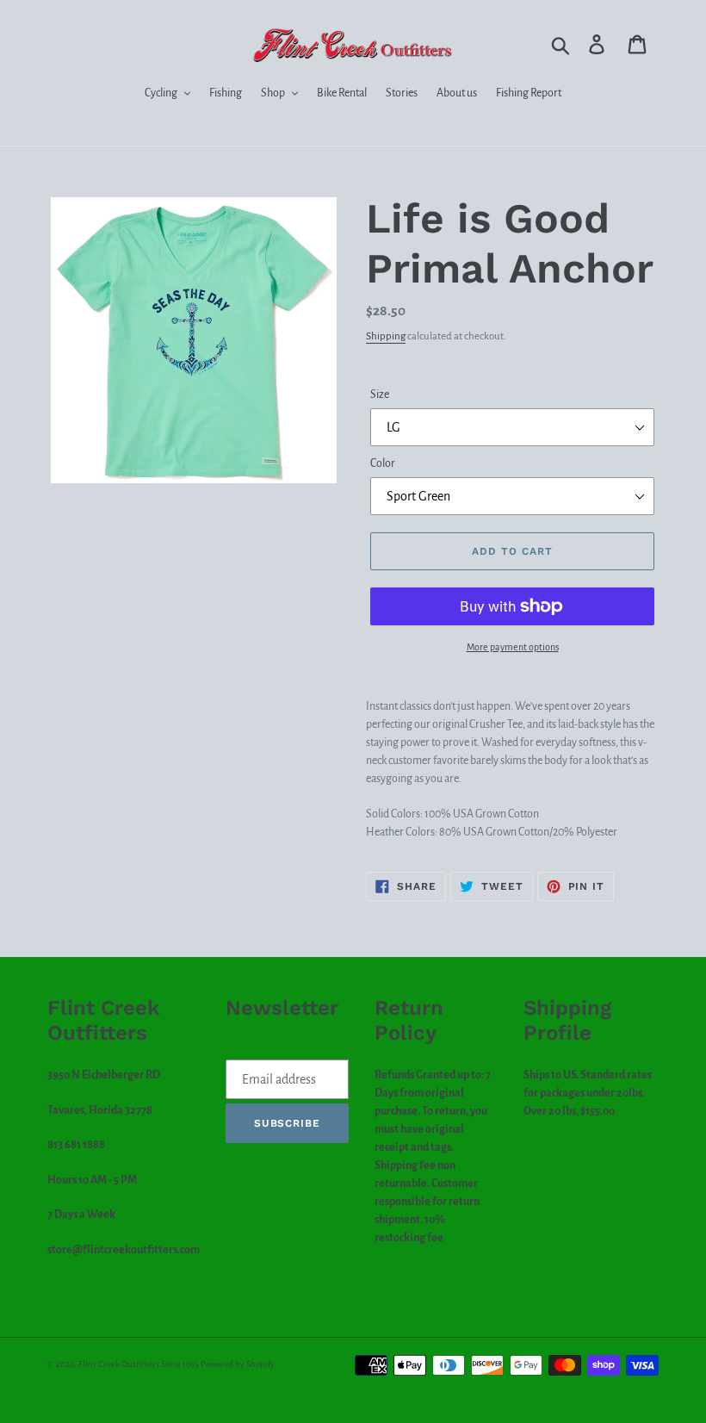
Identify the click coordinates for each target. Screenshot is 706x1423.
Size (379, 394)
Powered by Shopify (238, 1364)
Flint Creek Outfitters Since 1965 (138, 1364)
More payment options (513, 647)
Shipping (386, 336)
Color (382, 463)
